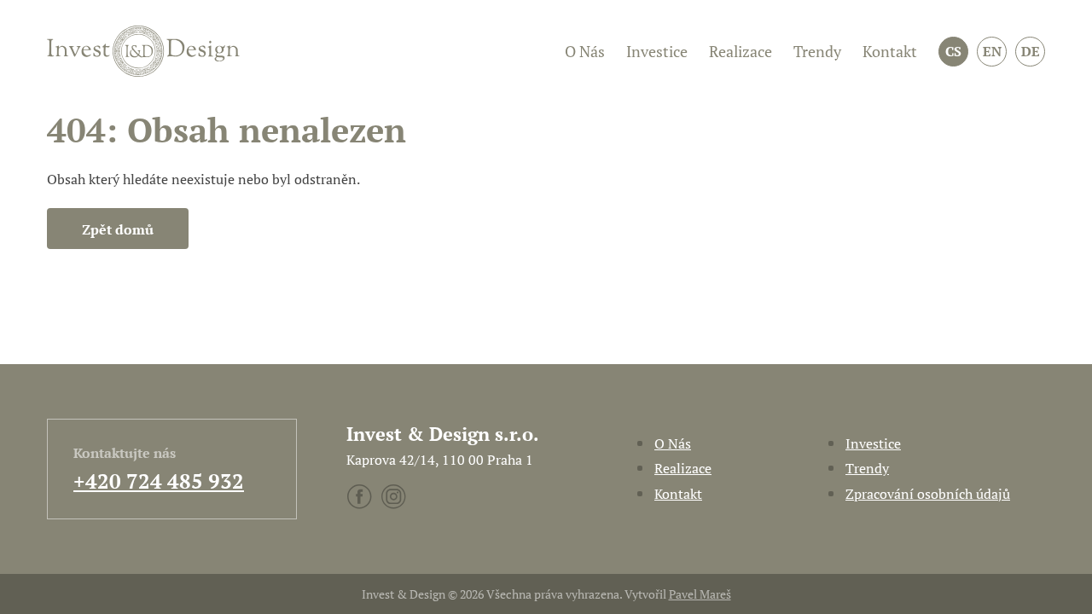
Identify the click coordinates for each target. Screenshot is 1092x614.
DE (1030, 51)
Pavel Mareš (700, 594)
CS (953, 51)
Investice (657, 51)
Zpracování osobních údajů (927, 493)
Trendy (817, 51)
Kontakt (890, 51)
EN (992, 51)
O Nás (585, 51)
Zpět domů (118, 229)
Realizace (740, 51)
